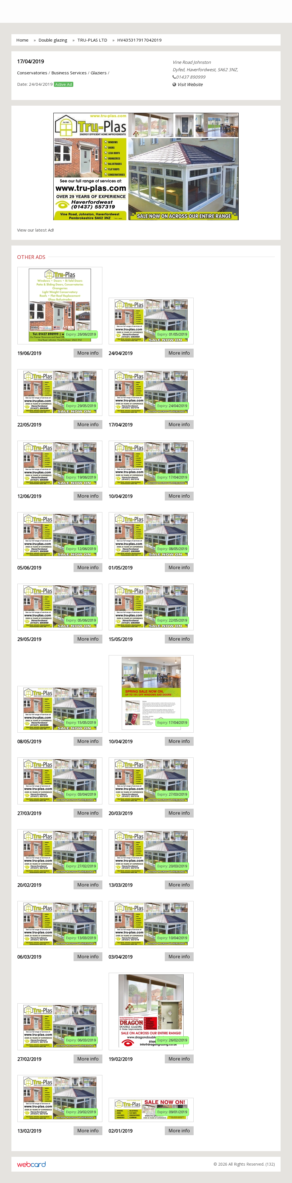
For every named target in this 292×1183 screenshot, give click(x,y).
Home (22, 40)
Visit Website (189, 84)
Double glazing (52, 40)
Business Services (69, 72)
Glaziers (99, 72)
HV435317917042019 (139, 40)
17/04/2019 (30, 61)
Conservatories (32, 72)
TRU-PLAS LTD (92, 40)
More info (88, 353)
